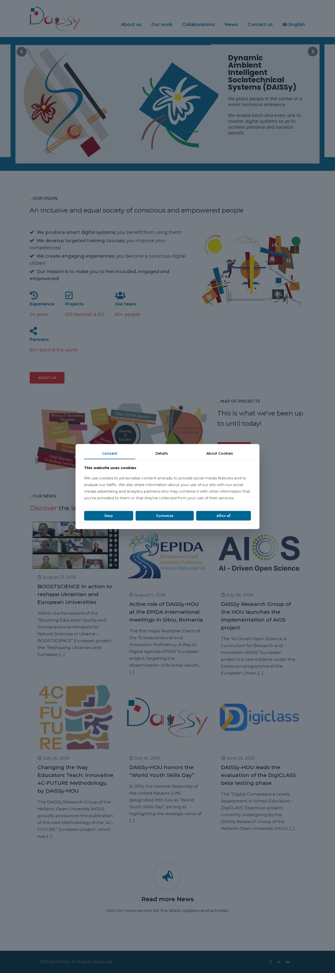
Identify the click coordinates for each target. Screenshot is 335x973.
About (219, 453)
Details (161, 453)
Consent (109, 453)
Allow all (224, 515)
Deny (108, 515)
